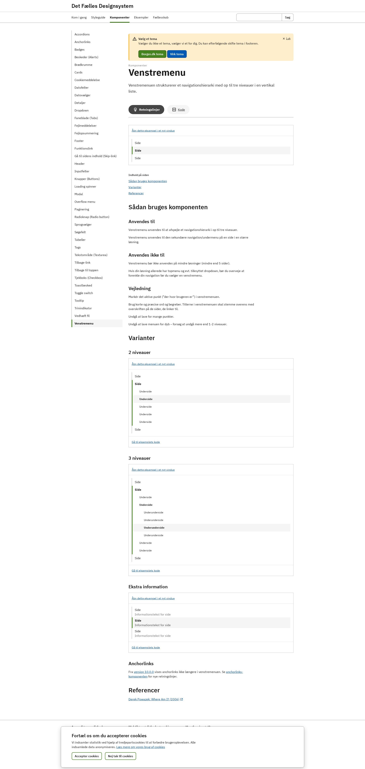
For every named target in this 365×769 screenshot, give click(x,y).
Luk (288, 38)
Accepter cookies (87, 756)
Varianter (135, 187)
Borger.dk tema (152, 54)
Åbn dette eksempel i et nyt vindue (153, 130)
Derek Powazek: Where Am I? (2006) (154, 699)
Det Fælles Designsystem (102, 6)
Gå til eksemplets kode (146, 442)
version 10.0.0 (144, 672)
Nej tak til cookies (120, 756)
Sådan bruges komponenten (148, 181)
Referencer (136, 193)
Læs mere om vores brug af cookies (140, 747)
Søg (287, 17)
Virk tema (177, 54)
